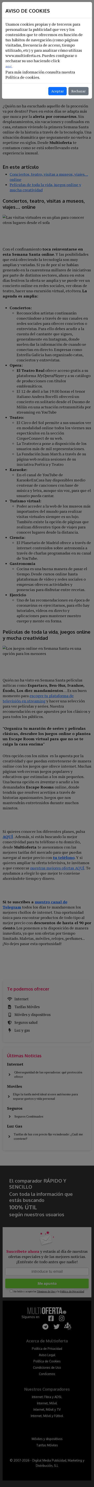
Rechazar (78, 91)
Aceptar (57, 91)
